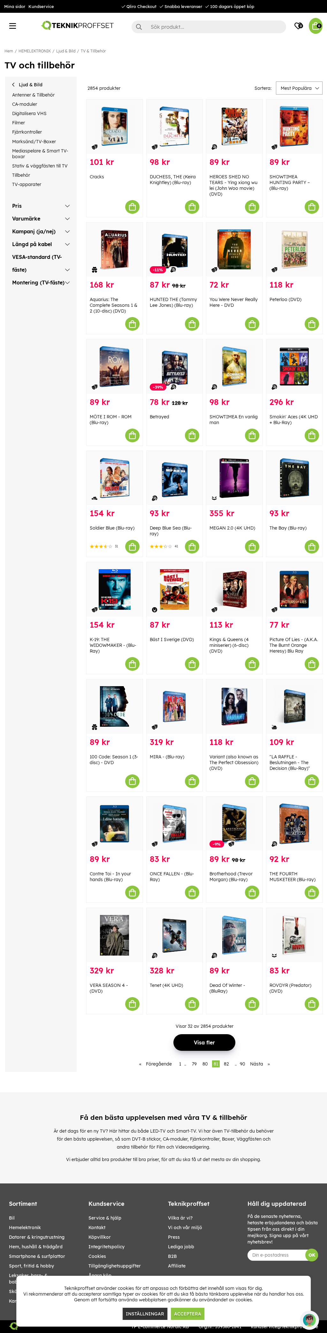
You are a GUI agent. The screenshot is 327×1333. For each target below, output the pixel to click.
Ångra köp (99, 1275)
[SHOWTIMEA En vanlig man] (234, 366)
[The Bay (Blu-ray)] (294, 478)
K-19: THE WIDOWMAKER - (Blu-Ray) (113, 645)
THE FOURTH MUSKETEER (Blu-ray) (293, 876)
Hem (8, 51)
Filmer (18, 123)
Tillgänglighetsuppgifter (114, 1266)
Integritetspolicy (106, 1247)
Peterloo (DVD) (285, 299)
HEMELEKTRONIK (35, 51)
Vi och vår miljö (185, 1227)
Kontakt (96, 1227)
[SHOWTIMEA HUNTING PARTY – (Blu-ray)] (294, 126)
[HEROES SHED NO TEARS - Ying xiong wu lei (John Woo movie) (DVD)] (234, 126)
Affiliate (177, 1266)
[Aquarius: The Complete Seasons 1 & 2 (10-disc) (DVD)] (114, 249)
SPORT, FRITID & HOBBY (31, 1266)
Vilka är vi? (180, 1218)
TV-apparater (26, 184)
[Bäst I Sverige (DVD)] (174, 589)
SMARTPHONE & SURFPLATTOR (37, 1256)
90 (242, 1064)
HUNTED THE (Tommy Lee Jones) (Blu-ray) (173, 302)
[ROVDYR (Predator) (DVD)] (294, 935)
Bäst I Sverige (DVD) (172, 639)
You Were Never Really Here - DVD (233, 302)
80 (205, 1064)
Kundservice (41, 6)
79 (194, 1064)
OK (311, 1255)
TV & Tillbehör (93, 51)
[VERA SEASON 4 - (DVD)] (114, 935)
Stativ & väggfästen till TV (40, 166)
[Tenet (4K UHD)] (174, 935)
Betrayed (159, 417)
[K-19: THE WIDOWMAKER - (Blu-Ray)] (114, 589)
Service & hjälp (104, 1218)
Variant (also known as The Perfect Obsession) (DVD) (233, 762)
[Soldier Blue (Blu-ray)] (114, 478)
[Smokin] (294, 366)
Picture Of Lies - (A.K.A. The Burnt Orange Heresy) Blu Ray (294, 645)
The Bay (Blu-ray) (288, 528)
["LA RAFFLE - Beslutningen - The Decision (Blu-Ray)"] (294, 706)
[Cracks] (114, 126)
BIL (12, 1218)
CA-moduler (24, 104)
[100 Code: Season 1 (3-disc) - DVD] (114, 706)
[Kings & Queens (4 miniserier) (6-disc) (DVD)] (234, 589)
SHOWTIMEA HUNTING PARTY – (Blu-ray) (290, 182)
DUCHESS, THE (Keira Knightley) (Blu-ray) (173, 179)
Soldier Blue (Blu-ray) (112, 528)
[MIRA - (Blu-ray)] (174, 706)
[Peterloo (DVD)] (294, 249)
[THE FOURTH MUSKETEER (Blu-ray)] (294, 824)
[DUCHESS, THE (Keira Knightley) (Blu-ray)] (174, 126)
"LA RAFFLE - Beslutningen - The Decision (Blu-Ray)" (290, 762)
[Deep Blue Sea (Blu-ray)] (174, 478)
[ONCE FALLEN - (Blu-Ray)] (174, 824)
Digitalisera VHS (29, 113)
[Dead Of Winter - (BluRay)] (234, 935)
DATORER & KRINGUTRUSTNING (37, 1237)
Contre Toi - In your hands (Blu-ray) (110, 876)
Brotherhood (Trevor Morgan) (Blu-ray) (231, 876)
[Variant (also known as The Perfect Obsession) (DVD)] (234, 706)
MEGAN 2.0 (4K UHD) (232, 528)
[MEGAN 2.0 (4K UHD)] (234, 478)
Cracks (97, 177)
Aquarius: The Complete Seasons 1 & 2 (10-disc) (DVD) (113, 305)
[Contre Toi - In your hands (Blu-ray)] (114, 824)
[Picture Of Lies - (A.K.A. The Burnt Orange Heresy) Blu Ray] (294, 589)
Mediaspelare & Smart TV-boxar (40, 153)
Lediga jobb (181, 1247)
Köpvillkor (99, 1237)
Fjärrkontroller (27, 132)
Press (174, 1237)
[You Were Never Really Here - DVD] (234, 249)
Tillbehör (21, 175)
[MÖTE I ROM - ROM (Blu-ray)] (114, 366)
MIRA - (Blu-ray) (167, 757)
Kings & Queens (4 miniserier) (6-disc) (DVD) (229, 645)
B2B (172, 1256)
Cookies (97, 1256)
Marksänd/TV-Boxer (34, 141)
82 (226, 1064)
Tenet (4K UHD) (166, 985)
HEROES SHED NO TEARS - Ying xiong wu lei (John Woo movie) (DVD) (233, 185)
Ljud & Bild (65, 51)
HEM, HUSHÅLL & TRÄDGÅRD (36, 1247)
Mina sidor (14, 6)
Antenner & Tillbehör (33, 95)
